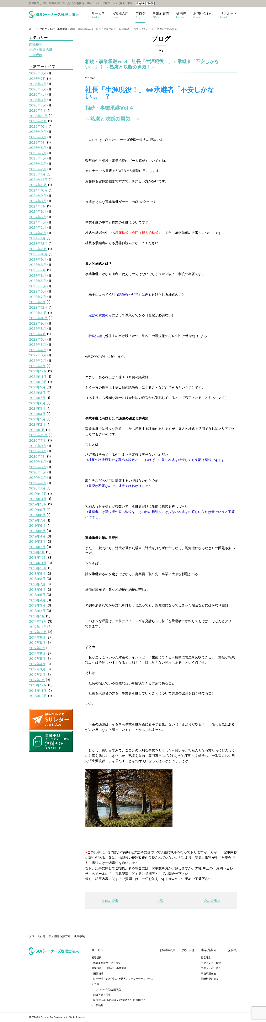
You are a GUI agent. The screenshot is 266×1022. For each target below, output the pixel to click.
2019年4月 (37, 536)
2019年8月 (37, 515)
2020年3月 (37, 478)
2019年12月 (38, 494)
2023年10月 (38, 254)
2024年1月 (37, 238)
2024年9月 (37, 196)
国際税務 (35, 44)
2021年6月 (37, 403)
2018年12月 (38, 557)
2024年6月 (37, 211)
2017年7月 (37, 648)
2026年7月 (37, 79)
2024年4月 (37, 222)
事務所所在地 (208, 973)
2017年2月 (37, 674)
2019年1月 (37, 552)
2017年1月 (37, 680)
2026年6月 (37, 84)
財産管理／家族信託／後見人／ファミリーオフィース (123, 978)
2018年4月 (37, 600)
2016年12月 (38, 685)
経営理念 (206, 957)
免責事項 (79, 936)
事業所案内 (161, 15)
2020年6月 (37, 462)
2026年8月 (37, 73)
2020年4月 (37, 472)
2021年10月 (38, 382)
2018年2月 (37, 611)
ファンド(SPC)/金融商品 (107, 989)
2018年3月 (37, 605)
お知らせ (188, 950)
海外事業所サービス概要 (107, 962)
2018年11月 (37, 563)
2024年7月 (37, 206)
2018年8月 (37, 579)
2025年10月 (38, 126)
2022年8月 (37, 328)
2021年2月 (37, 424)
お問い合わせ (203, 15)
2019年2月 (37, 547)
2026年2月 (37, 105)
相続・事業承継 (40, 49)
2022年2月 (37, 360)
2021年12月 (38, 371)
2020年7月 (37, 456)
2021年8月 (37, 393)
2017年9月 (37, 637)
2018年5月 (37, 595)
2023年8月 (37, 265)
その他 (95, 984)
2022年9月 (37, 323)
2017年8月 (37, 642)
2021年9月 (37, 387)
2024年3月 (37, 227)
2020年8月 (37, 451)
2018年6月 (37, 589)
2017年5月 (37, 658)
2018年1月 (37, 616)
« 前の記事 (110, 901)
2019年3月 (37, 541)
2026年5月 (37, 89)
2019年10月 (38, 504)
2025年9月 (37, 132)
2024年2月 (37, 233)
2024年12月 (38, 180)
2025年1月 (37, 174)
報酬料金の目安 (209, 978)
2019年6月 (37, 525)
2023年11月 (38, 249)
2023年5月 (37, 281)
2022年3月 (37, 355)
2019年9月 (37, 510)
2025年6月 (37, 148)
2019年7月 (37, 520)
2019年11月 (37, 499)
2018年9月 (37, 573)
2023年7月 (37, 270)
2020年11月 (38, 440)
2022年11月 (38, 313)
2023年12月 (38, 243)
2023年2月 (37, 297)
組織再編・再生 (102, 994)
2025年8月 (37, 137)
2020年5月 (37, 467)
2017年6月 (37, 653)
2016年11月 (37, 690)
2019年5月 (37, 531)
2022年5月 (37, 344)
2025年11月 (38, 121)
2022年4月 (37, 350)
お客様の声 (120, 15)
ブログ (140, 15)
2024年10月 (38, 190)
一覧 (160, 901)
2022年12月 (38, 307)
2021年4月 (37, 414)
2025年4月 (37, 158)
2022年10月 (38, 318)
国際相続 (98, 973)
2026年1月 (37, 110)
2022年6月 (37, 339)
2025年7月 (37, 142)
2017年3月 (37, 669)
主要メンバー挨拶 (211, 962)
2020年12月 (38, 435)
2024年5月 (37, 217)
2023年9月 (37, 259)
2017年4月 (37, 664)
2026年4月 (37, 94)
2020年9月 (37, 446)
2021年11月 (37, 376)
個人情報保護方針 (59, 936)
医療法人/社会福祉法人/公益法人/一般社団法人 (119, 1000)
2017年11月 (37, 627)
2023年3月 (37, 291)
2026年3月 (37, 100)
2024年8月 (37, 201)
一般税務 (35, 55)
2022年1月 (37, 366)
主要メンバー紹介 (211, 968)
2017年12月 (38, 621)
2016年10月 (38, 696)
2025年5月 (37, 153)
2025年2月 (37, 169)
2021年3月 (37, 419)
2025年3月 (37, 164)
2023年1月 (37, 302)
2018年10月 (38, 568)
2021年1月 (37, 430)
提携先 (181, 15)
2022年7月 (37, 334)
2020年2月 (37, 483)
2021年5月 (37, 408)
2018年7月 (37, 584)
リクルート (228, 15)
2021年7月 (37, 398)
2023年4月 (37, 286)
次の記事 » (212, 901)
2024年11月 (38, 185)
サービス (98, 15)
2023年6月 (37, 275)
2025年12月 (38, 116)
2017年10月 (38, 632)
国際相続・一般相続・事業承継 (108, 968)
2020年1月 (37, 488)
